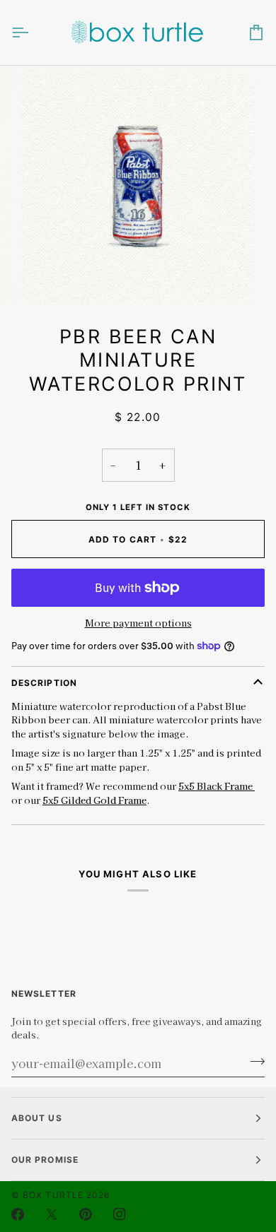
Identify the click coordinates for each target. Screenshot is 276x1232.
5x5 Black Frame (216, 786)
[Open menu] (32, 32)
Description (44, 682)
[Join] (253, 1061)
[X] (51, 1214)
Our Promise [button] (45, 1159)
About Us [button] (36, 1118)
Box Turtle (53, 1195)
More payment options (138, 622)
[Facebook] (17, 1214)
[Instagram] (119, 1214)
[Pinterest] (85, 1214)
